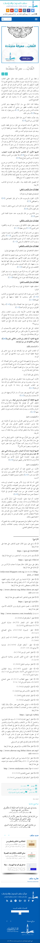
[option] (20, 844)
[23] (33, 412)
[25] (26, 475)
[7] (29, 201)
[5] (18, 158)
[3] (24, 121)
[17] (31, 300)
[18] (8, 304)
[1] (17, 110)
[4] (22, 155)
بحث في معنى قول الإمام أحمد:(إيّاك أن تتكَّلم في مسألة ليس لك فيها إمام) (20, 809)
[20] (4, 339)
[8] (26, 209)
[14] (19, 267)
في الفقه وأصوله (20, 792)
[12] (8, 236)
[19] (18, 308)
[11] (16, 228)
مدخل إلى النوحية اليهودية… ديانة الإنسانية (14, 866)
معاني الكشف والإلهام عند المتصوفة (14, 853)
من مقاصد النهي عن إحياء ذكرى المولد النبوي (20, 825)
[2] (33, 113)
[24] (11, 460)
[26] (16, 494)
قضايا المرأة (12, 792)
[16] (36, 297)
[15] (10, 278)
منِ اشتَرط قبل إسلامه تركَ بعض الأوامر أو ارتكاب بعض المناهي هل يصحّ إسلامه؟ (20, 817)
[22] (22, 396)
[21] (31, 388)
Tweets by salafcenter (32, 882)
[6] (3, 198)
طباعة (33, 786)
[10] (28, 228)
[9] (33, 216)
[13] (15, 242)
